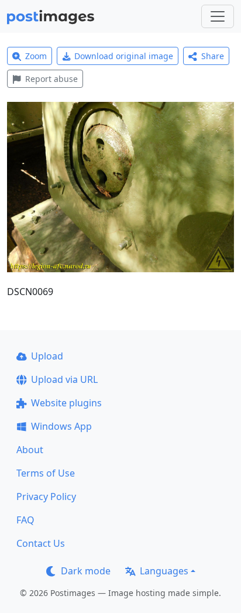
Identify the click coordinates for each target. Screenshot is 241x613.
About (29, 449)
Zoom (36, 55)
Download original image (123, 55)
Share (212, 55)
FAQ (25, 519)
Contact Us (40, 543)
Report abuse (51, 78)
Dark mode (86, 570)
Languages (164, 570)
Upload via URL (64, 379)
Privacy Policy (46, 496)
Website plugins (66, 402)
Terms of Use (45, 473)
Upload (47, 356)
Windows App (61, 426)
